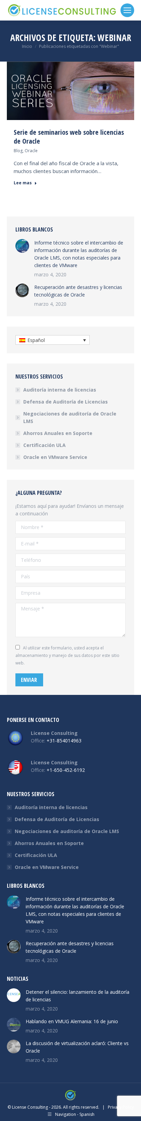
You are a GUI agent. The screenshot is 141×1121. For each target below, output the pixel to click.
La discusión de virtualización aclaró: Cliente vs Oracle (77, 1047)
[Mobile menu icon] (127, 10)
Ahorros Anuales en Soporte (57, 433)
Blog (18, 151)
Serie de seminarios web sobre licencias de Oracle (69, 137)
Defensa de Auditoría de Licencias (65, 401)
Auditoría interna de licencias (59, 389)
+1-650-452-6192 (66, 770)
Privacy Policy (121, 1107)
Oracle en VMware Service (55, 457)
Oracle (31, 151)
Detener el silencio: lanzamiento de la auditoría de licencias (77, 996)
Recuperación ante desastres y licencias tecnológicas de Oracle (78, 291)
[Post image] (22, 246)
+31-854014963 (64, 740)
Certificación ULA (44, 445)
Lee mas (23, 183)
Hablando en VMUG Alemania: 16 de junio (72, 1021)
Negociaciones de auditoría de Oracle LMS (69, 417)
